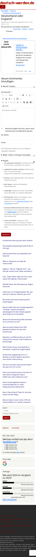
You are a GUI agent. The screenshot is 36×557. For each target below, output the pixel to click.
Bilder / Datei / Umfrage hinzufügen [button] (17, 155)
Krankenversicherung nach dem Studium (18, 240)
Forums (13, 11)
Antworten (20, 65)
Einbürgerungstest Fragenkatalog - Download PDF (17, 526)
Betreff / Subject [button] (9, 86)
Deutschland (17, 29)
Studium (31, 29)
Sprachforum (8, 203)
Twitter (14, 531)
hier (18, 452)
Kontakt (11, 516)
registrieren (11, 212)
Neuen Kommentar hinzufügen (15, 38)
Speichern (6, 235)
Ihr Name (5, 135)
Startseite (4, 11)
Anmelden (15, 428)
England (24, 29)
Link (30, 71)
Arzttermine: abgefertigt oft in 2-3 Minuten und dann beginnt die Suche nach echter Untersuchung (16, 357)
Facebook (5, 531)
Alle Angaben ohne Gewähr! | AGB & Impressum (14, 520)
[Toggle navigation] (2, 7)
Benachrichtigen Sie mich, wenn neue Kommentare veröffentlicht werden (19, 129)
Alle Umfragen (10, 499)
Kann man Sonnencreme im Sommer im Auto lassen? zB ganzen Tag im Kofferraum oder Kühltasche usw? (17, 374)
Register (6, 428)
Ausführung (9, 441)
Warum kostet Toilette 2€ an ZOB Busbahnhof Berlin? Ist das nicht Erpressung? (15, 329)
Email (3, 142)
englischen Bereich (23, 201)
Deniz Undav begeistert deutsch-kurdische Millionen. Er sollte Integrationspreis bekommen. (14, 384)
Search (5, 408)
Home (4, 516)
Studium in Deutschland (12, 13)
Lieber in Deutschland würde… (21, 47)
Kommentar (5, 92)
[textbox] (18, 117)
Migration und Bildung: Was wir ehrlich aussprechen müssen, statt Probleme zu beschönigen (17, 339)
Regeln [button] (5, 161)
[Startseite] (17, 3)
